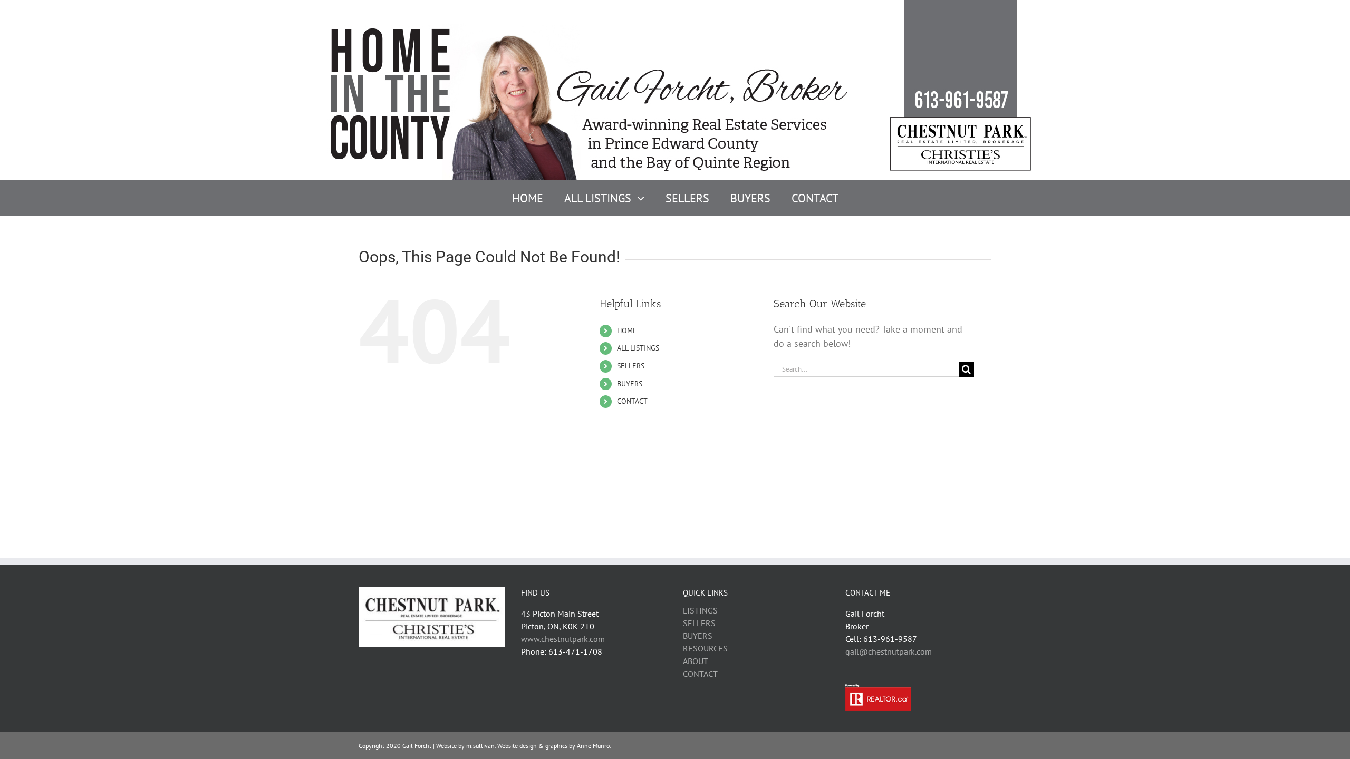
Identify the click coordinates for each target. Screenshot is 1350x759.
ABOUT (695, 661)
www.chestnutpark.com (563, 639)
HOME (627, 330)
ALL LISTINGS (638, 348)
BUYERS (629, 383)
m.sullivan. (481, 746)
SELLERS (630, 366)
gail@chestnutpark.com (888, 651)
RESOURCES (705, 648)
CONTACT (632, 401)
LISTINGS (700, 610)
